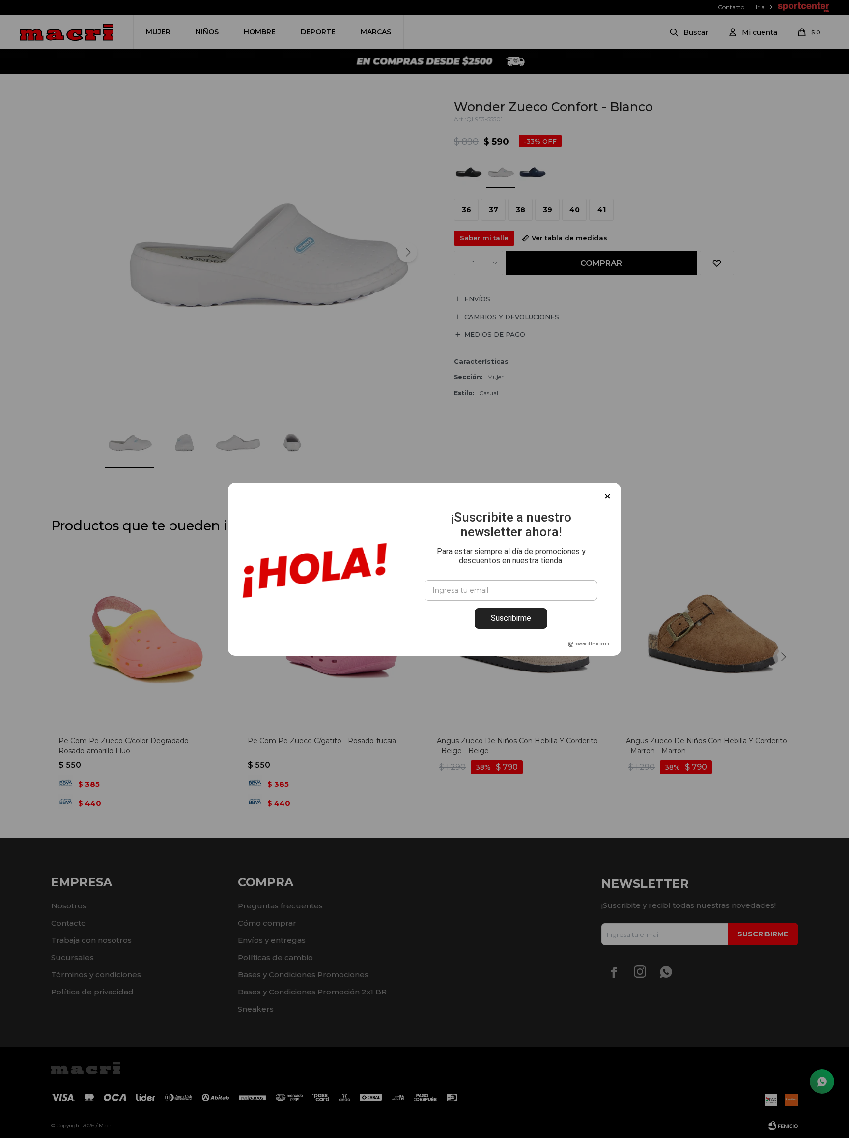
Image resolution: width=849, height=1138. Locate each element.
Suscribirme (511, 618)
